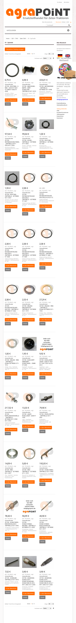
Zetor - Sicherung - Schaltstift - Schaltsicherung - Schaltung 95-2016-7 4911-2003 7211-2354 (46, 581)
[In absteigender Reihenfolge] (53, 58)
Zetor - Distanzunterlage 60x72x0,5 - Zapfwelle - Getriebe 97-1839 (29, 253)
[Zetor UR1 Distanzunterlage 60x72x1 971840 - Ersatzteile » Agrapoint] (46, 234)
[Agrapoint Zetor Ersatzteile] (60, 55)
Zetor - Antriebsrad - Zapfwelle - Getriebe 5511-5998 (46, 88)
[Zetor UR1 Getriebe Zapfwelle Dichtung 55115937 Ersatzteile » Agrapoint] (12, 178)
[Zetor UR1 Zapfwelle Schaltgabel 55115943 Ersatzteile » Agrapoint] (46, 454)
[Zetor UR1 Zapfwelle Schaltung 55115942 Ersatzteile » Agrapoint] (12, 506)
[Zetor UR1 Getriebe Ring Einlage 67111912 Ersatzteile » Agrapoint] (12, 344)
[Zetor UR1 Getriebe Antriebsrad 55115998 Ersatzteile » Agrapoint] (46, 70)
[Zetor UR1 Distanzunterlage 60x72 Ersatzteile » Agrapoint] (46, 178)
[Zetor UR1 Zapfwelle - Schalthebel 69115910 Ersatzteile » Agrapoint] (29, 70)
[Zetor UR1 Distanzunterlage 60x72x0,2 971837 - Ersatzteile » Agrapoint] (29, 178)
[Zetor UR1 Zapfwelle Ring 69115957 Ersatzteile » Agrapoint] (12, 454)
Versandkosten (9, 84)
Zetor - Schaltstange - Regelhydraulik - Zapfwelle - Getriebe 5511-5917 (46, 526)
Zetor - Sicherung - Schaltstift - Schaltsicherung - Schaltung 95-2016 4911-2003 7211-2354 (28, 581)
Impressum (60, 118)
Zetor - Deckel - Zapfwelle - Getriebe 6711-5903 (29, 142)
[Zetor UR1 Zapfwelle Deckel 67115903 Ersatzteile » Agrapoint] (29, 124)
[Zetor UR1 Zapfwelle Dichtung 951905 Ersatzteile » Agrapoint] (46, 124)
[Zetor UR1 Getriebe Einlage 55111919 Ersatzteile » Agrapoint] (29, 290)
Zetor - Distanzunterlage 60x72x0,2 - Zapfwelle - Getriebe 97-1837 (29, 198)
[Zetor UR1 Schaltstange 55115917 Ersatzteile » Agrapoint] (46, 506)
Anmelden (66, 2)
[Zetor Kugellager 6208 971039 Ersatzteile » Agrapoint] (29, 398)
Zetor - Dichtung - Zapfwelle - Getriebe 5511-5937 (12, 196)
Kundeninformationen (62, 112)
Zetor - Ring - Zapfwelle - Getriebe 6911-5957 (12, 471)
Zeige (46, 54)
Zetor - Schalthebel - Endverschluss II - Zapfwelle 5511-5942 (12, 524)
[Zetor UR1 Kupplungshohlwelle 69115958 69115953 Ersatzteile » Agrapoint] (12, 398)
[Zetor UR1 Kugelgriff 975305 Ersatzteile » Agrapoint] (29, 344)
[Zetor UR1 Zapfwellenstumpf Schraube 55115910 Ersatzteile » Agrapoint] (12, 562)
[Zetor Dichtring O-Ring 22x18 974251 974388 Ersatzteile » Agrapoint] (12, 70)
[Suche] (69, 25)
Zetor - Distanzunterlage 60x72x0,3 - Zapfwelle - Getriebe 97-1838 (12, 253)
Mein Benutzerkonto (47, 22)
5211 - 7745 (15, 38)
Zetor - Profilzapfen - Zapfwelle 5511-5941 (46, 415)
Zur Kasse (59, 2)
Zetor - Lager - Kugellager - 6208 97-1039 (29, 415)
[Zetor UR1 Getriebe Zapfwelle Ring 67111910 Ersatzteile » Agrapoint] (29, 454)
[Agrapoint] (38, 14)
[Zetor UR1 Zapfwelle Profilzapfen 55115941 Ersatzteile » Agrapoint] (46, 398)
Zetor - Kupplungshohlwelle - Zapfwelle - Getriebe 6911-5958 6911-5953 (12, 417)
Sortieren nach (38, 58)
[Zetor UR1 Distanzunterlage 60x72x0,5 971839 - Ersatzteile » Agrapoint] (29, 234)
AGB (58, 110)
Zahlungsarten (60, 114)
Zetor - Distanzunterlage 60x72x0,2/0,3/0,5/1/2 (46, 195)
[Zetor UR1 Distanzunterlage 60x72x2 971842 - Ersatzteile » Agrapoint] (12, 290)
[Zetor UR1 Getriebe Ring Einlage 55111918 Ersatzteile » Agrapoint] (46, 290)
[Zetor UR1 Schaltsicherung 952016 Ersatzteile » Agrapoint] (29, 562)
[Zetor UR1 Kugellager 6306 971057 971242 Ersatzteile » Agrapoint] (46, 344)
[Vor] (34, 54)
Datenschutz (60, 116)
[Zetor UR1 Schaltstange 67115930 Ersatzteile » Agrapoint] (29, 506)
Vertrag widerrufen (62, 108)
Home (7, 38)
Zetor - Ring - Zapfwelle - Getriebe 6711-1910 (29, 471)
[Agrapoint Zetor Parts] (67, 55)
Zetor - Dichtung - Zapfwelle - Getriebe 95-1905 (46, 142)
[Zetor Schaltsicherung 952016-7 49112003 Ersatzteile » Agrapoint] (46, 562)
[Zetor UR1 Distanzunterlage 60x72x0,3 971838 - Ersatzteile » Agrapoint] (12, 234)
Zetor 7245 (23, 38)
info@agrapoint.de (62, 99)
